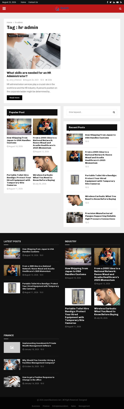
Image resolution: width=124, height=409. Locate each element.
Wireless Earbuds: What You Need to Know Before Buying (44, 177)
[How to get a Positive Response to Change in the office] (12, 381)
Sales (73, 406)
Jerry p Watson (15, 80)
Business (12, 36)
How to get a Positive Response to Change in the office (38, 378)
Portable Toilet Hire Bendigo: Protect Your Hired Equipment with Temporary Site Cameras (19, 180)
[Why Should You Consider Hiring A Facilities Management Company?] (12, 364)
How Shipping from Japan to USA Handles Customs (19, 140)
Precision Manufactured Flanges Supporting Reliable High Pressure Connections (100, 216)
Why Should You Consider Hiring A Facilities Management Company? (38, 361)
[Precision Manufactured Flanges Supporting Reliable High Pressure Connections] (75, 217)
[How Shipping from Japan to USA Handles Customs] (19, 127)
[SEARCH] (114, 112)
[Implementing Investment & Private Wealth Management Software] (12, 347)
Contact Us (33, 2)
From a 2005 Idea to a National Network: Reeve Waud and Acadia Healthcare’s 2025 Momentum (45, 142)
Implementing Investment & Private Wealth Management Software (39, 344)
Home (23, 2)
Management (23, 36)
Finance (46, 406)
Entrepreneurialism (60, 406)
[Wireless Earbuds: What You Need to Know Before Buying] (45, 164)
